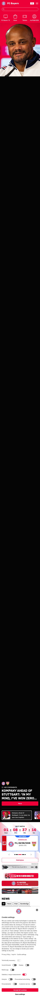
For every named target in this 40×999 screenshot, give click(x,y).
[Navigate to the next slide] (31, 854)
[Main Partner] (32, 3)
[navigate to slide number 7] (23, 854)
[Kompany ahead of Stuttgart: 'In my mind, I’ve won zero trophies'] (20, 49)
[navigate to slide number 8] (25, 854)
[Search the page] (3, 9)
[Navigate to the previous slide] (9, 854)
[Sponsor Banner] (20, 867)
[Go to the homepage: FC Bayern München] (4, 3)
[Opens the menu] (37, 3)
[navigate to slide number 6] (20, 854)
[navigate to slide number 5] (17, 854)
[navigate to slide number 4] (14, 854)
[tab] (17, 815)
